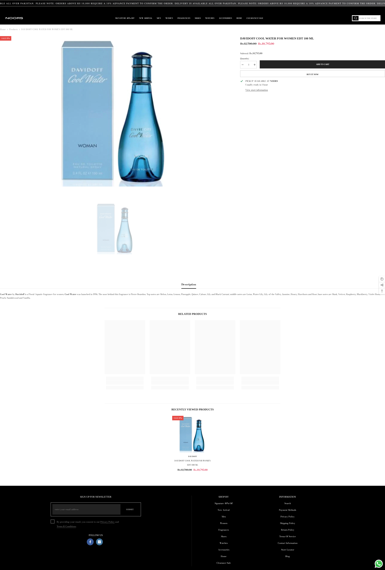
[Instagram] (99, 541)
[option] (115, 111)
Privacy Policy (107, 522)
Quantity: (244, 58)
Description (188, 284)
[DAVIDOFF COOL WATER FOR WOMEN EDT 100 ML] (192, 434)
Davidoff (192, 456)
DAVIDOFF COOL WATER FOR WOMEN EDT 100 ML (192, 462)
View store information (256, 90)
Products (13, 29)
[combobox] (366, 18)
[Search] (366, 18)
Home (3, 29)
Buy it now (313, 74)
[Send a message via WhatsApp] (378, 563)
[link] (125, 382)
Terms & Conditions (66, 526)
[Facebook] (90, 541)
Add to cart (322, 64)
